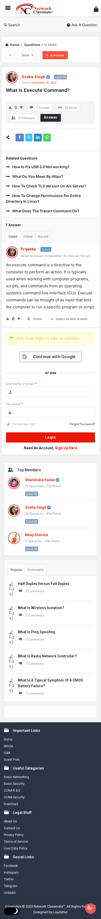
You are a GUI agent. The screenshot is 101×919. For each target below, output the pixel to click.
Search (14, 25)
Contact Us (12, 828)
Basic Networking (16, 777)
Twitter (9, 879)
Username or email (21, 384)
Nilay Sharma (36, 535)
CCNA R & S (12, 790)
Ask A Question (84, 25)
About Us (10, 821)
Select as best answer (72, 319)
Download (11, 804)
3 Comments (35, 591)
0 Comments (35, 615)
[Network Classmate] (36, 8)
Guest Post (12, 759)
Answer (51, 117)
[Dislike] (21, 107)
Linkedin (10, 893)
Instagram (11, 872)
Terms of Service (16, 841)
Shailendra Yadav (40, 480)
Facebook (11, 866)
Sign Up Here (66, 448)
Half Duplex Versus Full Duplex (43, 584)
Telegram (10, 886)
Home (8, 739)
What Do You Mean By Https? (37, 176)
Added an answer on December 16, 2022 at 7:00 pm (55, 256)
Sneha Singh (35, 507)
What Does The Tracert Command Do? (45, 211)
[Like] (10, 107)
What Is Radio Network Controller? (47, 656)
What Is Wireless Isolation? (41, 608)
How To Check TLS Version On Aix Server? (49, 186)
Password (14, 404)
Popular (16, 570)
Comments (35, 570)
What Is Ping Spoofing (36, 632)
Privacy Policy (14, 835)
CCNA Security (14, 797)
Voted (12, 237)
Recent (43, 237)
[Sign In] (96, 9)
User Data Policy (15, 848)
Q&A (7, 753)
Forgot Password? (82, 424)
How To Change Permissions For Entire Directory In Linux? (43, 198)
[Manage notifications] (89, 907)
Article (8, 746)
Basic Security (14, 784)
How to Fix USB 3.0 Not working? (41, 167)
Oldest (28, 237)
